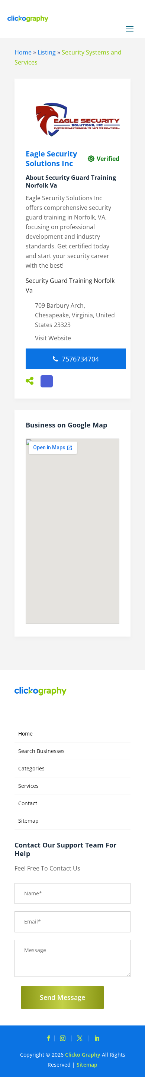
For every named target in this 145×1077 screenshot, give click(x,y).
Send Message (62, 997)
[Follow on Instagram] (64, 1038)
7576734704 (80, 358)
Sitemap (28, 820)
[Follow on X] (81, 1038)
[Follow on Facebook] (48, 1038)
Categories (31, 768)
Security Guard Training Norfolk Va (70, 285)
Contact (27, 803)
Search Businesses (41, 750)
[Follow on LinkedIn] (96, 1038)
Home (23, 52)
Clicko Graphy (82, 1054)
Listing (47, 52)
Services (28, 785)
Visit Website (53, 338)
